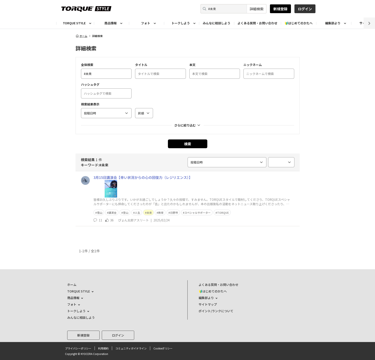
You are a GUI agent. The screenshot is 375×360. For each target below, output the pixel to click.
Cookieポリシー (163, 348)
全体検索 (87, 64)
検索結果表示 (90, 104)
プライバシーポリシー (78, 348)
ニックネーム (252, 64)
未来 (149, 212)
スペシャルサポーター (198, 212)
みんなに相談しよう (216, 23)
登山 (125, 212)
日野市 (174, 212)
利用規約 (103, 348)
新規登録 (280, 8)
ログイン (305, 8)
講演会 (112, 212)
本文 (192, 64)
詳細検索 (257, 8)
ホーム (83, 36)
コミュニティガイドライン (131, 348)
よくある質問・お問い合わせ (257, 23)
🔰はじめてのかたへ (298, 23)
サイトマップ (208, 304)
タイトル (141, 64)
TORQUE (223, 212)
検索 (187, 143)
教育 (161, 212)
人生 (137, 212)
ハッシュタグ (90, 84)
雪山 (99, 212)
